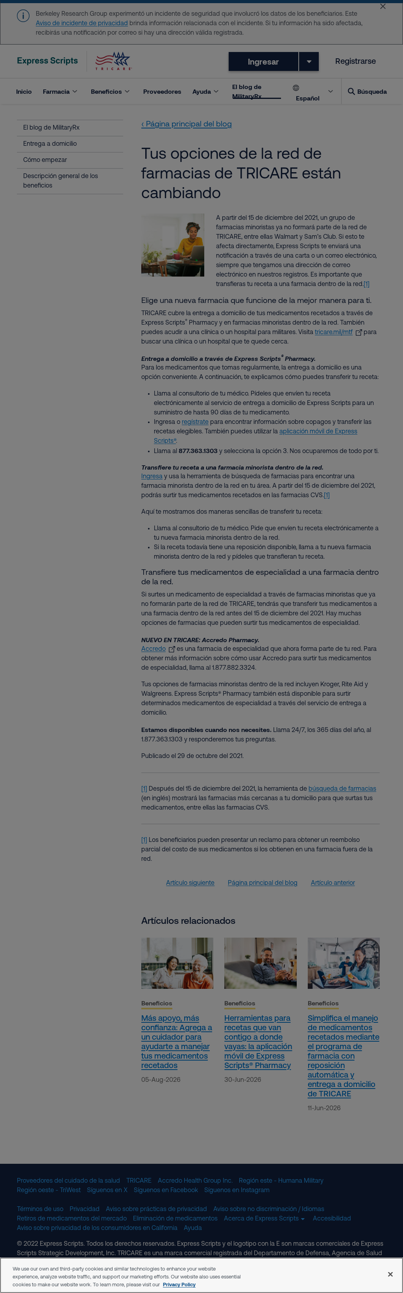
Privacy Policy (179, 1284)
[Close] (390, 1274)
